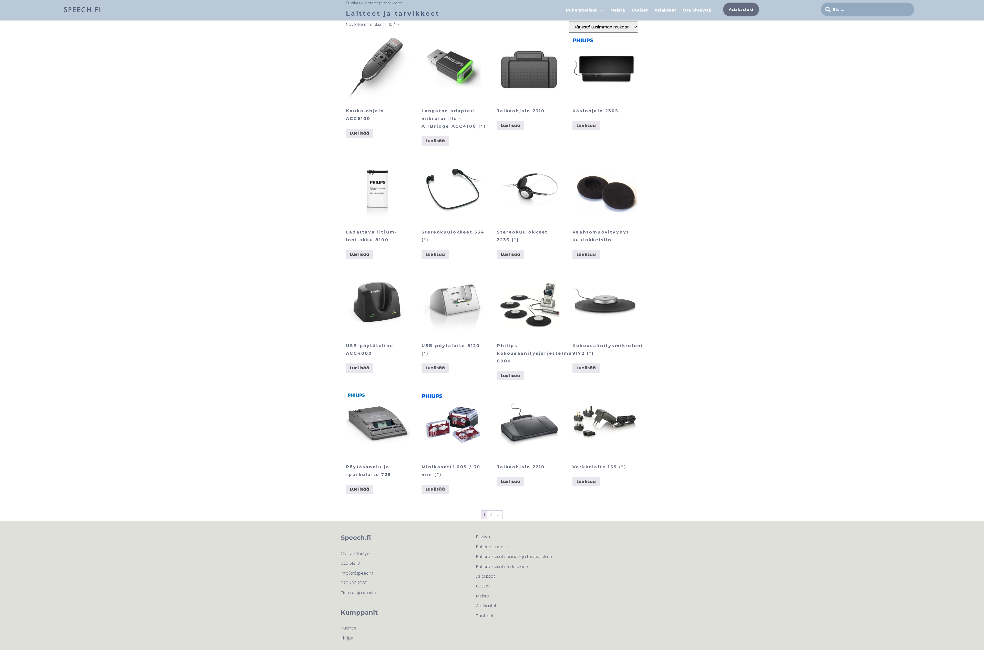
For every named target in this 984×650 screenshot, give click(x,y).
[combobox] (867, 9)
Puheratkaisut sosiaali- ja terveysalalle (514, 557)
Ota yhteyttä (697, 10)
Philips (347, 638)
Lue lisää (359, 133)
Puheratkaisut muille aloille (502, 567)
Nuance (348, 628)
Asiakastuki (487, 606)
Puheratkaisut (581, 10)
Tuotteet (485, 616)
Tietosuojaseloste (358, 593)
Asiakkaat (665, 10)
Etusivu (483, 537)
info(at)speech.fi (357, 573)
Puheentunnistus (492, 547)
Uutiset (640, 10)
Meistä (617, 10)
